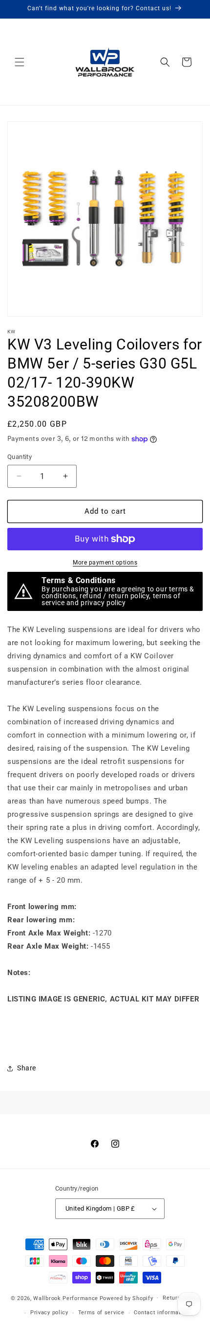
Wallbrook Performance (65, 1298)
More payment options (105, 562)
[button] (19, 62)
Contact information (161, 1312)
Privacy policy (49, 1312)
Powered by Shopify (126, 1298)
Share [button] (26, 1068)
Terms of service (101, 1312)
